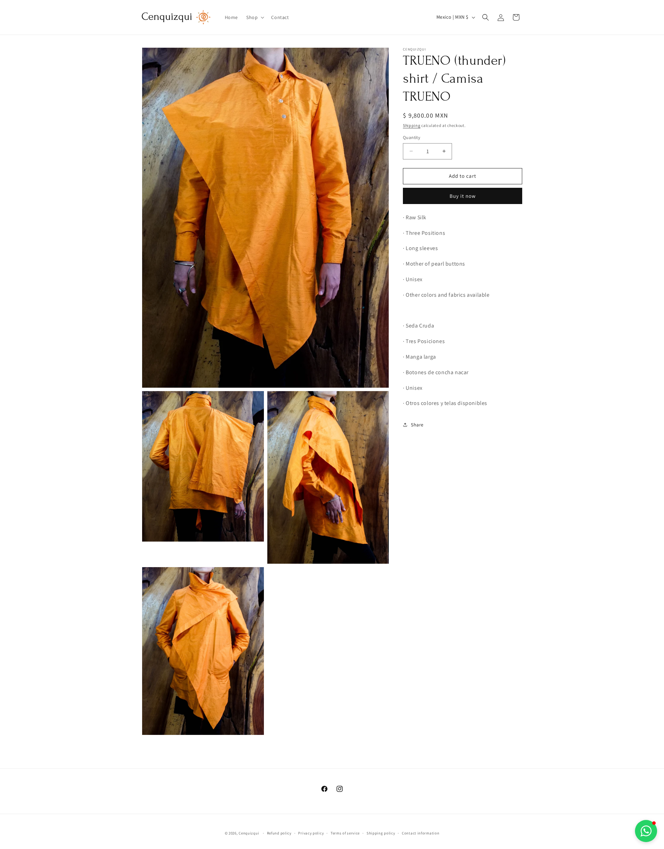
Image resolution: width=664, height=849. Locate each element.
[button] (254, 17)
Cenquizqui (249, 833)
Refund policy (279, 833)
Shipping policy (381, 833)
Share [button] (417, 424)
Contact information (420, 833)
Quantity (411, 137)
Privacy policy (311, 833)
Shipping (412, 125)
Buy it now (463, 196)
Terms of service (345, 833)
